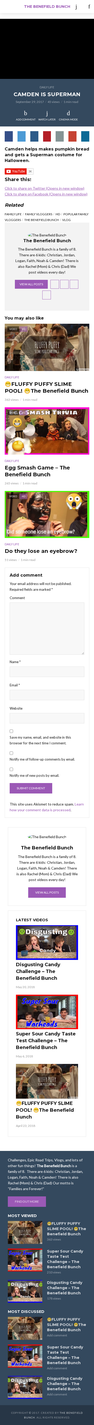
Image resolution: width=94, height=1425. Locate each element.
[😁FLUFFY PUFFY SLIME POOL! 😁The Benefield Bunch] (47, 1081)
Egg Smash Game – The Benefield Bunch (37, 471)
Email (15, 685)
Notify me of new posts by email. (34, 775)
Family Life (13, 214)
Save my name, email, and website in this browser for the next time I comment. (40, 740)
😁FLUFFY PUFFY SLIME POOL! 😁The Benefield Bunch (46, 387)
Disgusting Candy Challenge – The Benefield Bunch (38, 971)
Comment (17, 598)
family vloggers (38, 214)
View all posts (31, 284)
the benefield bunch (41, 220)
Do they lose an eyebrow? (41, 551)
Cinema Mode (68, 119)
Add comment (26, 119)
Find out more (27, 1201)
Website (16, 708)
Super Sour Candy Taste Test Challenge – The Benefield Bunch (46, 1040)
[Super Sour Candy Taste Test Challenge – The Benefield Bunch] (47, 1012)
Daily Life (47, 87)
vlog (66, 220)
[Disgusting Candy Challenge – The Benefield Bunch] (47, 942)
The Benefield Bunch (47, 6)
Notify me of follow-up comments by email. (42, 759)
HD (58, 214)
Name (15, 662)
